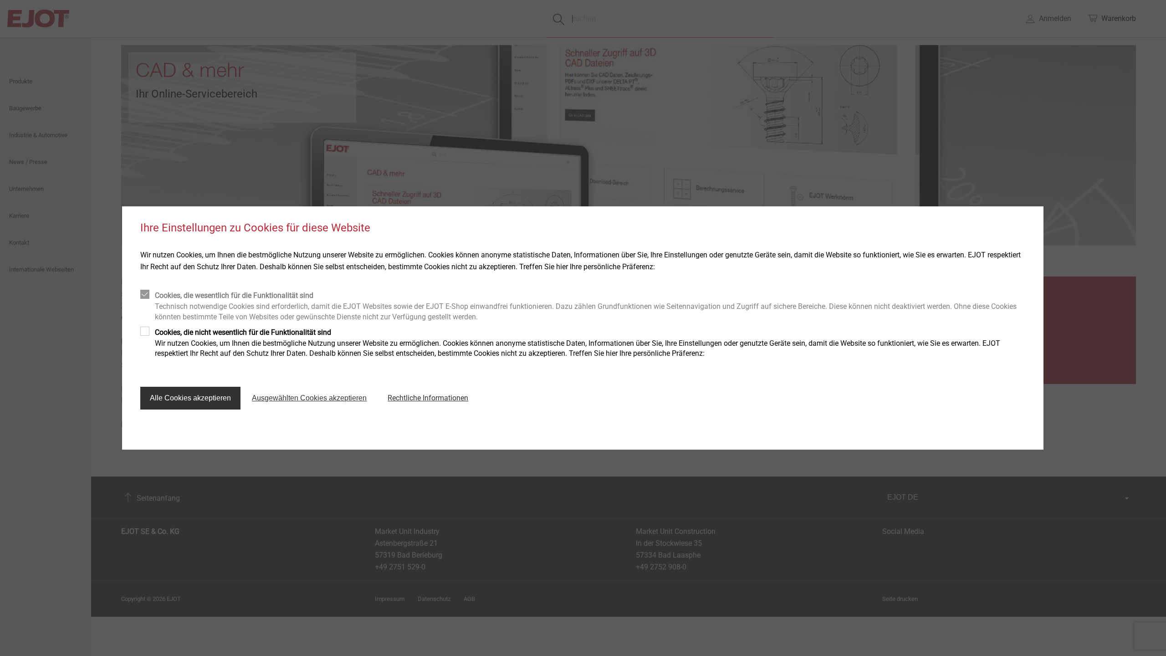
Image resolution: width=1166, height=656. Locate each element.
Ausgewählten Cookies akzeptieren (309, 398)
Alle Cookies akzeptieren (190, 398)
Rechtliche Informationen (428, 398)
